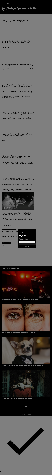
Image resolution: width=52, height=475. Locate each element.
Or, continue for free (26, 246)
